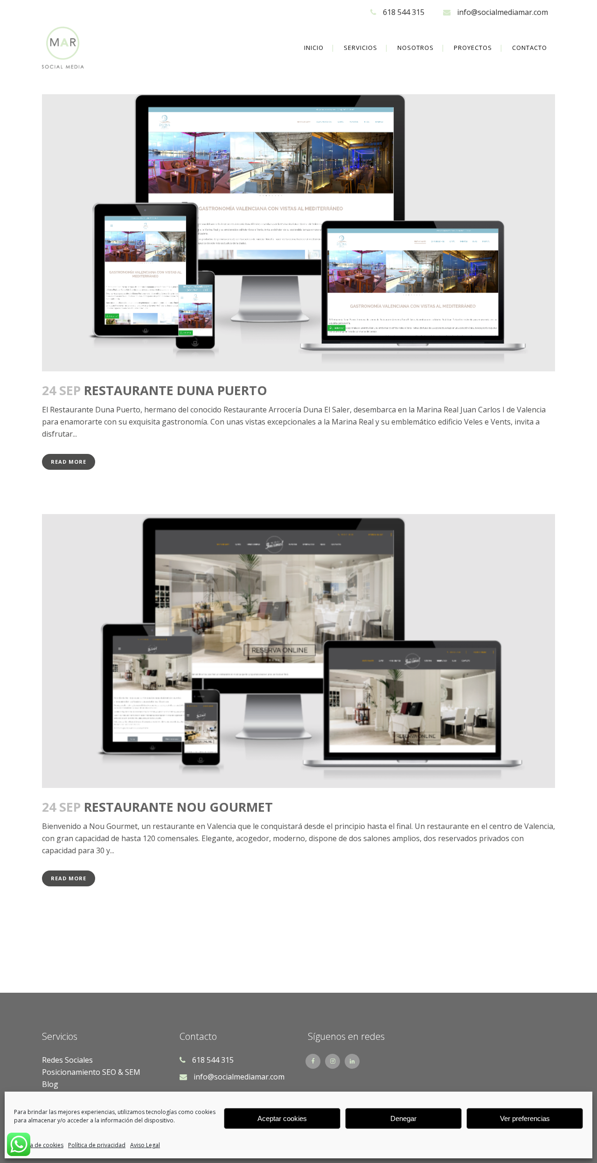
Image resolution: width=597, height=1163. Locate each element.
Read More (68, 461)
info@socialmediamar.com (502, 12)
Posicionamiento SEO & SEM (91, 1072)
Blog (50, 1084)
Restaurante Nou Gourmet (178, 806)
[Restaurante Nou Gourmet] (298, 651)
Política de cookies (38, 1145)
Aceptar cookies (282, 1118)
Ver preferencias (525, 1118)
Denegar (403, 1118)
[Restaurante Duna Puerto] (298, 232)
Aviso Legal (145, 1145)
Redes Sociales (67, 1060)
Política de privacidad (96, 1145)
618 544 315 (403, 12)
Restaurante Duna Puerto (175, 390)
